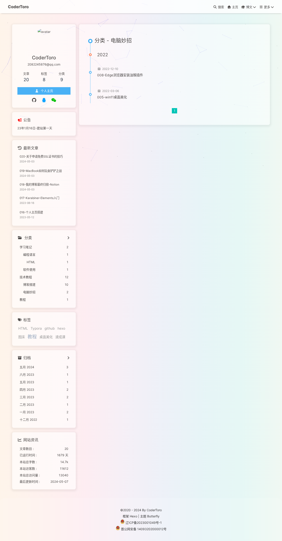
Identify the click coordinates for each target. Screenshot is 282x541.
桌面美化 (46, 337)
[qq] (44, 100)
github (50, 328)
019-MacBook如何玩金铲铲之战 (41, 171)
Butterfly (153, 516)
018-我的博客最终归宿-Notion (39, 184)
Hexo (133, 516)
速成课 (60, 337)
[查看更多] (68, 238)
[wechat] (54, 100)
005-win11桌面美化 (112, 97)
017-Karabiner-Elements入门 (39, 198)
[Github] (34, 100)
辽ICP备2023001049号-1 (144, 522)
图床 (21, 337)
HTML (23, 328)
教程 (32, 336)
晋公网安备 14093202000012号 (144, 529)
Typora (36, 328)
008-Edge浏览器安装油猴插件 (120, 75)
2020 (127, 510)
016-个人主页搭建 (31, 212)
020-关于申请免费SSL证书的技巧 (41, 156)
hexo (61, 328)
